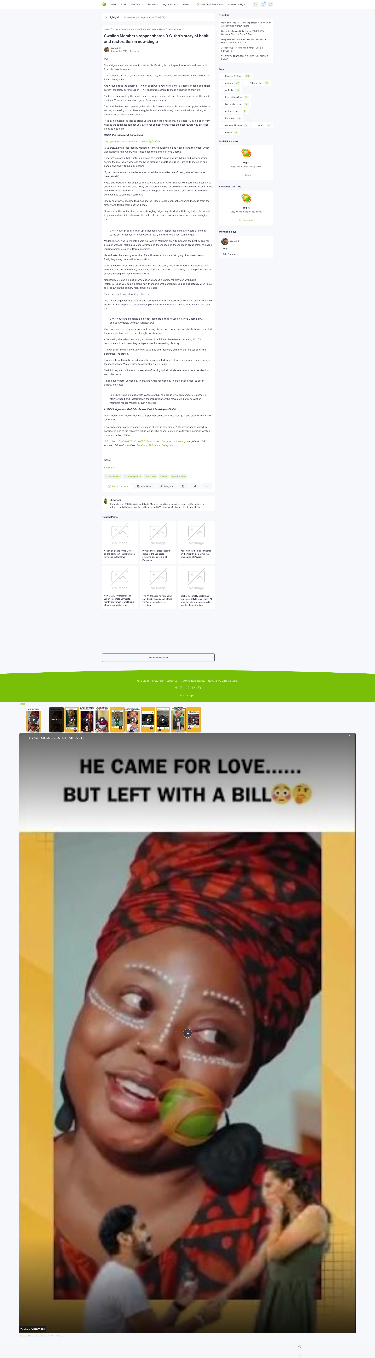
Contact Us (172, 681)
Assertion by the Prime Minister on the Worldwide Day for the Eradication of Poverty (196, 553)
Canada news (114, 476)
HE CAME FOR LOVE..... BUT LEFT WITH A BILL (56, 738)
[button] (158, 418)
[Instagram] (182, 688)
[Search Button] (255, 4)
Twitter (152, 445)
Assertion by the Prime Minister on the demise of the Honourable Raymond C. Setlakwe (119, 553)
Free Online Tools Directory (192, 681)
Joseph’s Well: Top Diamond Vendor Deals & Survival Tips (242, 49)
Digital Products (170, 4)
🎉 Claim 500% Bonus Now (210, 4)
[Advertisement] (110, 630)
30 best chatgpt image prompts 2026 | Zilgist (145, 17)
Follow (248, 175)
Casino (231, 132)
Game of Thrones (236, 125)
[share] (350, 736)
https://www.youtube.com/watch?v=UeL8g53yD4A (132, 141)
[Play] (72, 720)
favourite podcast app (173, 441)
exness (263, 125)
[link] (23, 738)
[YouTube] (199, 688)
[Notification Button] (263, 4)
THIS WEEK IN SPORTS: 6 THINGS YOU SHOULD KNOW (245, 57)
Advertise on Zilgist (236, 4)
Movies (186, 4)
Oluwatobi (235, 241)
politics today (179, 476)
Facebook (142, 445)
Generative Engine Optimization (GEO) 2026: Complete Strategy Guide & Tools (242, 32)
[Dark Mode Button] (270, 4)
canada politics (134, 476)
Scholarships (259, 83)
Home (113, 4)
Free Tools (135, 4)
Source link (110, 467)
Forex (123, 4)
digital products (235, 111)
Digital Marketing (236, 104)
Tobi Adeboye (229, 254)
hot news (151, 476)
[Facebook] (176, 688)
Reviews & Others (237, 76)
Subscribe (248, 220)
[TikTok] (193, 688)
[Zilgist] (104, 4)
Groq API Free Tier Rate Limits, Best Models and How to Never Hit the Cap (244, 41)
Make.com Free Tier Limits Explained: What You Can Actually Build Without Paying (246, 24)
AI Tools (232, 90)
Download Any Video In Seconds (222, 681)
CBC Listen (146, 441)
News (164, 476)
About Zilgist (143, 681)
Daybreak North (127, 441)
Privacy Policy (157, 681)
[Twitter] (187, 688)
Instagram (167, 445)
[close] (188, 1346)
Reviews (152, 4)
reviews (232, 83)
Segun (226, 248)
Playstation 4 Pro (236, 97)
